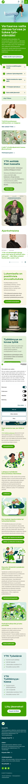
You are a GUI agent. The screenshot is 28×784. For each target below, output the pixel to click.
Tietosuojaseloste (16, 775)
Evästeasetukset (5, 777)
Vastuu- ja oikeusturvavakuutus (13, 541)
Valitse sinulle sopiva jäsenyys (12, 56)
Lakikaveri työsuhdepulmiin (14, 73)
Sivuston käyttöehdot (6, 775)
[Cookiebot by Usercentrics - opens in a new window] (20, 364)
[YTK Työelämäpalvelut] (3, 1)
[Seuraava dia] (25, 262)
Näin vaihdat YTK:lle (7, 126)
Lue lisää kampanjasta (12, 301)
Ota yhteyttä (5, 763)
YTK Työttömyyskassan (8, 433)
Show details (21, 405)
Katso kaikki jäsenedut (13, 92)
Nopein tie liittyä (14, 711)
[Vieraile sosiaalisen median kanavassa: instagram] (8, 768)
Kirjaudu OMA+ (6, 752)
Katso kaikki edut (8, 643)
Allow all (14, 409)
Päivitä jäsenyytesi (7, 152)
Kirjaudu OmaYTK (7, 738)
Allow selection (14, 414)
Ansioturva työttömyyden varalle (13, 67)
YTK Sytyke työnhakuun (13, 87)
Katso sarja (9, 189)
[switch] (24, 391)
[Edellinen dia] (22, 262)
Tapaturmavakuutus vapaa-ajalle (14, 80)
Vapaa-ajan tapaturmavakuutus (13, 537)
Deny (14, 418)
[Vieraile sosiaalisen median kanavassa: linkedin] (5, 768)
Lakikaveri (6, 493)
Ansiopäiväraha (8, 446)
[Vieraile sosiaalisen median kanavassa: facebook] (3, 768)
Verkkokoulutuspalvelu (10, 598)
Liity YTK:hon (7, 98)
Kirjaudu (22, 2)
